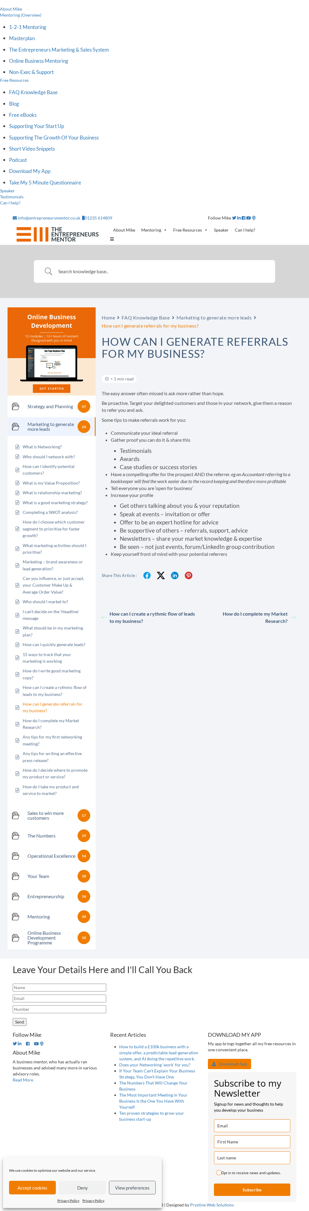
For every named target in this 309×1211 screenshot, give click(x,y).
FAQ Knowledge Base (33, 92)
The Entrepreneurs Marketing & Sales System (59, 49)
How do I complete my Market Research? (255, 617)
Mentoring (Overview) (20, 15)
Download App (231, 1063)
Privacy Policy (68, 1200)
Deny (82, 1187)
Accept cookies (32, 1187)
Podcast (18, 160)
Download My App (29, 171)
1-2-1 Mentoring (27, 27)
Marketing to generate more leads (214, 317)
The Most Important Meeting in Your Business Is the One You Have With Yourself (153, 1101)
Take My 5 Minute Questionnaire (45, 182)
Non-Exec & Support (31, 72)
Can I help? (10, 202)
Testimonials (12, 196)
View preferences (132, 1187)
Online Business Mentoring (38, 61)
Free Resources (14, 80)
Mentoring (151, 229)
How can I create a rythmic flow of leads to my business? (152, 617)
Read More (23, 1079)
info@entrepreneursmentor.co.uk (49, 217)
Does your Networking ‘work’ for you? (154, 1064)
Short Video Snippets (32, 149)
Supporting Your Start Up (36, 126)
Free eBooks (23, 115)
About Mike (11, 8)
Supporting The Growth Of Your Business (54, 137)
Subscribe (252, 1189)
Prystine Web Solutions (212, 1204)
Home (108, 317)
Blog (14, 104)
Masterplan (22, 38)
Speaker (7, 190)
